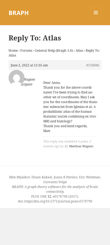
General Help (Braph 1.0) (54, 50)
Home (13, 50)
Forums (26, 50)
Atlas (79, 50)
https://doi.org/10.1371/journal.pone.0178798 (58, 201)
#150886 (92, 65)
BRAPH (19, 13)
